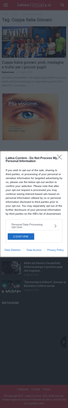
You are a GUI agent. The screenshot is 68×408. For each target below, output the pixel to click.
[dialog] (34, 204)
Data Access (34, 249)
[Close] (60, 158)
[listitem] (34, 225)
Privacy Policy (55, 249)
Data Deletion (13, 249)
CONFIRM (21, 236)
